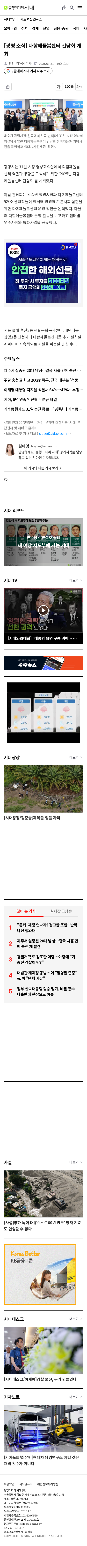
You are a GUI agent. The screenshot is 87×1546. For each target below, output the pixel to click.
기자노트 (12, 1397)
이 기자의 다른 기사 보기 (41, 468)
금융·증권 (61, 28)
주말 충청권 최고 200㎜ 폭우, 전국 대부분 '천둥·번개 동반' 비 (43, 380)
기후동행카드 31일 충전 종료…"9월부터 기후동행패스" (43, 409)
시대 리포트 (14, 510)
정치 (24, 28)
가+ (79, 86)
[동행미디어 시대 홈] (19, 8)
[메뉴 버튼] (79, 7)
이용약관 (9, 1484)
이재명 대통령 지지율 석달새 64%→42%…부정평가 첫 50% (43, 389)
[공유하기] (64, 7)
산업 (46, 28)
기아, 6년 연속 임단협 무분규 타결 (30, 399)
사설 (8, 1162)
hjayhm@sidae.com (44, 446)
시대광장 (12, 757)
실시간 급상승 (61, 911)
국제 (76, 28)
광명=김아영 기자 (20, 63)
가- (59, 86)
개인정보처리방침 (47, 1484)
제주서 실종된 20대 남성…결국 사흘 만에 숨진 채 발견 (43, 370)
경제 (35, 28)
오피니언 (10, 28)
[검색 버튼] (72, 8)
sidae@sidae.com (53, 433)
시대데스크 (14, 1319)
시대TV (10, 580)
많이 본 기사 (26, 911)
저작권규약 (25, 1484)
